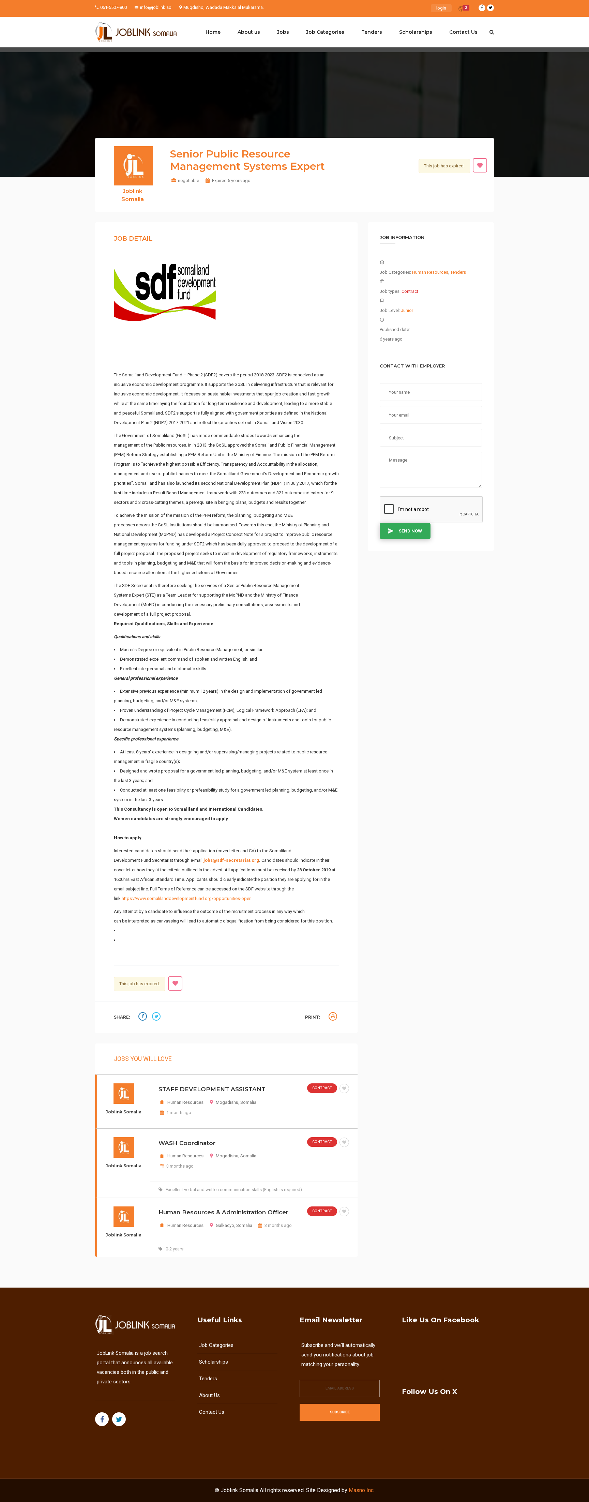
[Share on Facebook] (143, 1017)
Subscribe (340, 1412)
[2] (461, 9)
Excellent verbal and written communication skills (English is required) (234, 1189)
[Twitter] (490, 7)
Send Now (410, 531)
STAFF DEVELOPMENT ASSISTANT (212, 1089)
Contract (322, 1088)
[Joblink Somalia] (136, 32)
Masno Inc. (362, 1490)
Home (213, 32)
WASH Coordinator (186, 1143)
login (441, 8)
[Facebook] (482, 7)
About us (249, 32)
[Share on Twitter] (157, 1017)
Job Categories (325, 32)
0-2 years (174, 1248)
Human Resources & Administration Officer (223, 1212)
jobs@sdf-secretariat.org (231, 860)
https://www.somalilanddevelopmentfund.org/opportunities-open (187, 898)
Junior (407, 310)
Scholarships (415, 32)
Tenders (371, 32)
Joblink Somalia (239, 1490)
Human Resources (185, 1102)
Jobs (283, 32)
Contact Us (463, 32)
